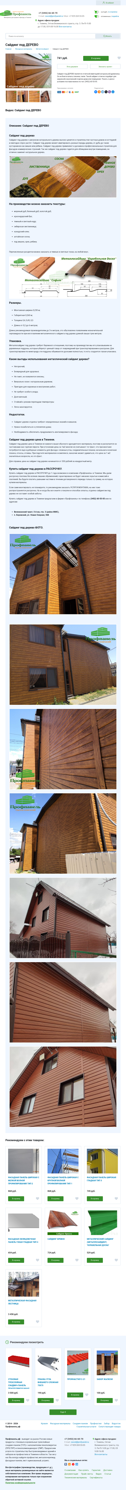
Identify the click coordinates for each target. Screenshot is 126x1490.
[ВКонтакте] (95, 91)
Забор (107, 1423)
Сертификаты (96, 1477)
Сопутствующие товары (110, 1426)
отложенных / (108, 16)
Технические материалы (75, 1477)
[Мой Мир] (112, 91)
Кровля (44, 1423)
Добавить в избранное (120, 59)
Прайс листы (87, 1474)
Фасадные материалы (60, 1423)
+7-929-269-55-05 (76, 16)
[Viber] (109, 91)
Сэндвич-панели (80, 1423)
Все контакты (65, 26)
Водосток (116, 1423)
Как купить (84, 1470)
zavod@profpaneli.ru (54, 16)
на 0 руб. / (107, 12)
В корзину (16, 1199)
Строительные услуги (86, 1426)
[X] (106, 91)
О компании (70, 1470)
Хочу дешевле (72, 67)
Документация (71, 1474)
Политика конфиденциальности (20, 1483)
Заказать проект (105, 67)
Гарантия (96, 1470)
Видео (99, 1474)
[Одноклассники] (99, 91)
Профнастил (96, 1423)
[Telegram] (102, 91)
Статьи (107, 1474)
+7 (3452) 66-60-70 (48, 13)
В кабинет (109, 3)
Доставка (107, 1470)
